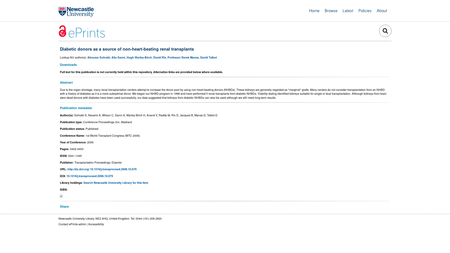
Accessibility (96, 224)
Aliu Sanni (118, 57)
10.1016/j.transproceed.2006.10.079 (89, 176)
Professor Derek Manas (183, 57)
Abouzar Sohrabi (98, 57)
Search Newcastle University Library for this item (115, 183)
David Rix (159, 57)
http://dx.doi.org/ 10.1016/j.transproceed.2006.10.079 (102, 169)
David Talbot (208, 57)
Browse (331, 11)
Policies (365, 11)
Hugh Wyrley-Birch (139, 57)
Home (314, 11)
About (382, 11)
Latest (348, 11)
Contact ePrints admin (72, 224)
